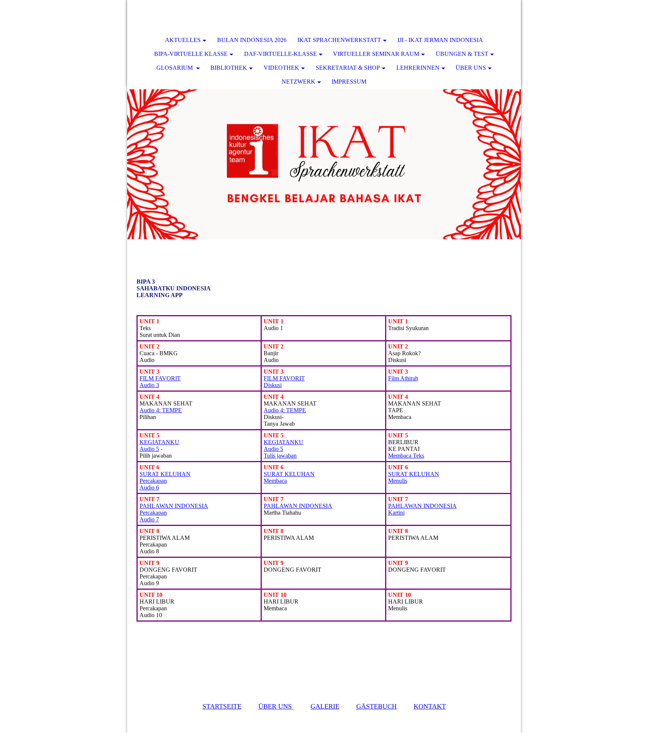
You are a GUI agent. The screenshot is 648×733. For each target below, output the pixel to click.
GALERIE (324, 706)
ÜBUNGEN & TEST (462, 54)
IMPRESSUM (349, 81)
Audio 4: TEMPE (161, 410)
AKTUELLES (183, 40)
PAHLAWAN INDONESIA (298, 506)
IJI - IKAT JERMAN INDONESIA (440, 40)
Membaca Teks (406, 455)
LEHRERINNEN (418, 68)
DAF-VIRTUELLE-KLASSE (280, 54)
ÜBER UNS (471, 68)
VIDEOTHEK (281, 68)
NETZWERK (298, 81)
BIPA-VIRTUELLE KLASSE (191, 54)
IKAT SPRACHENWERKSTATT (339, 40)
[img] (493, 17)
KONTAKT (430, 706)
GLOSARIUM (175, 68)
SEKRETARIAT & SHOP (348, 68)
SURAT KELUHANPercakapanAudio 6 (165, 481)
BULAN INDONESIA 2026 (251, 40)
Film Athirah (403, 378)
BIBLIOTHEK (228, 68)
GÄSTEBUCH (376, 706)
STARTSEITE (222, 706)
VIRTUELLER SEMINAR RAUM (376, 54)
